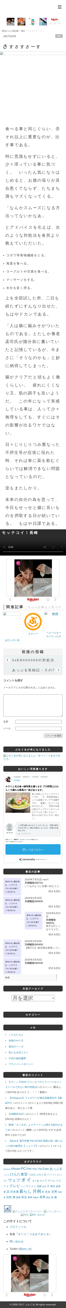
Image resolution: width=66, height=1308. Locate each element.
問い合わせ (17, 1241)
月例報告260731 (34, 882)
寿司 (52, 1186)
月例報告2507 (16, 1114)
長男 (42, 1197)
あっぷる (56, 1169)
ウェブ (14, 1180)
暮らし (25, 1191)
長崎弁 (36, 1197)
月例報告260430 (34, 944)
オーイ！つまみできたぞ (33, 1234)
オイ (56, 1145)
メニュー (59, 7)
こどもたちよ (16, 1034)
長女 (24, 1197)
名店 (44, 1186)
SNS (34, 1169)
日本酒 (14, 1191)
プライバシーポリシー (21, 1064)
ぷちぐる (41, 1174)
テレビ (15, 1186)
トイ (23, 1186)
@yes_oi (24, 1248)
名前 (5, 721)
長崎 (30, 1197)
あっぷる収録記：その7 (33, 670)
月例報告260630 (34, 901)
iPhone (15, 1169)
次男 (54, 1191)
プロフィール (18, 1226)
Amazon (7, 1169)
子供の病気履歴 (17, 1058)
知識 (60, 1192)
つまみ (32, 1174)
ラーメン (31, 1186)
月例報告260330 (34, 963)
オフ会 (35, 1181)
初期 (39, 1186)
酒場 (18, 1197)
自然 (9, 1197)
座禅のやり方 (16, 1040)
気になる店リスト (18, 1052)
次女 (48, 1191)
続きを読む (55, 891)
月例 (37, 1191)
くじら (6, 1175)
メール (7, 728)
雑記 (59, 36)
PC (23, 1169)
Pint (29, 1169)
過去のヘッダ (16, 1046)
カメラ (43, 1180)
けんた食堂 (19, 1174)
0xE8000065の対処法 (33, 660)
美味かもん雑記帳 (29, 6)
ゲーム (51, 1180)
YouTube (43, 1168)
